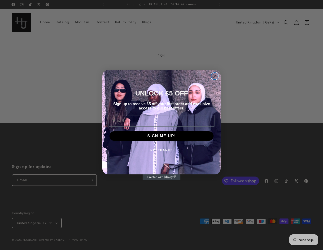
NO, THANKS (161, 150)
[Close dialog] (214, 76)
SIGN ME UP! (161, 136)
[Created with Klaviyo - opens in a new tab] (161, 177)
